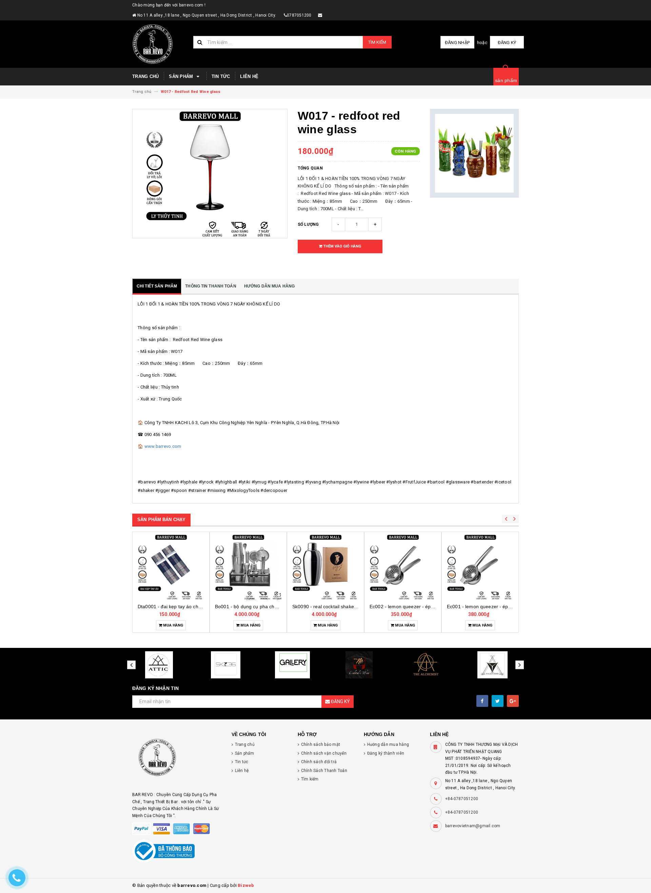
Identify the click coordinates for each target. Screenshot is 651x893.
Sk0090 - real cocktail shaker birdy (330, 606)
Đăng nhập (457, 42)
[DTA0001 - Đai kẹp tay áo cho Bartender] (171, 567)
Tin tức (221, 76)
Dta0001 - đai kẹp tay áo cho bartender (181, 606)
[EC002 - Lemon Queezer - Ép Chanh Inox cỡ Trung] (403, 567)
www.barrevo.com (162, 446)
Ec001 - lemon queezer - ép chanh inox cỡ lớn (498, 606)
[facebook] (482, 701)
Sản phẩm (181, 76)
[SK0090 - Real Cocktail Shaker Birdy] (325, 567)
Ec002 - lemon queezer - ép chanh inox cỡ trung (423, 606)
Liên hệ (249, 76)
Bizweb (246, 885)
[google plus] (513, 701)
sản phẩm (506, 80)
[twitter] (498, 701)
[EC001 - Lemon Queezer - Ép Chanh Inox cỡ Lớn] (480, 567)
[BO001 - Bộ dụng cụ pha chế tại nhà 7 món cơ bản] (248, 567)
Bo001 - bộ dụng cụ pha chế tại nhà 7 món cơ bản (270, 606)
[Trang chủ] (160, 44)
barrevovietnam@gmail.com (472, 825)
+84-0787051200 (461, 798)
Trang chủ (145, 76)
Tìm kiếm (377, 42)
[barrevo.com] (176, 761)
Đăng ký (507, 42)
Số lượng (308, 224)
